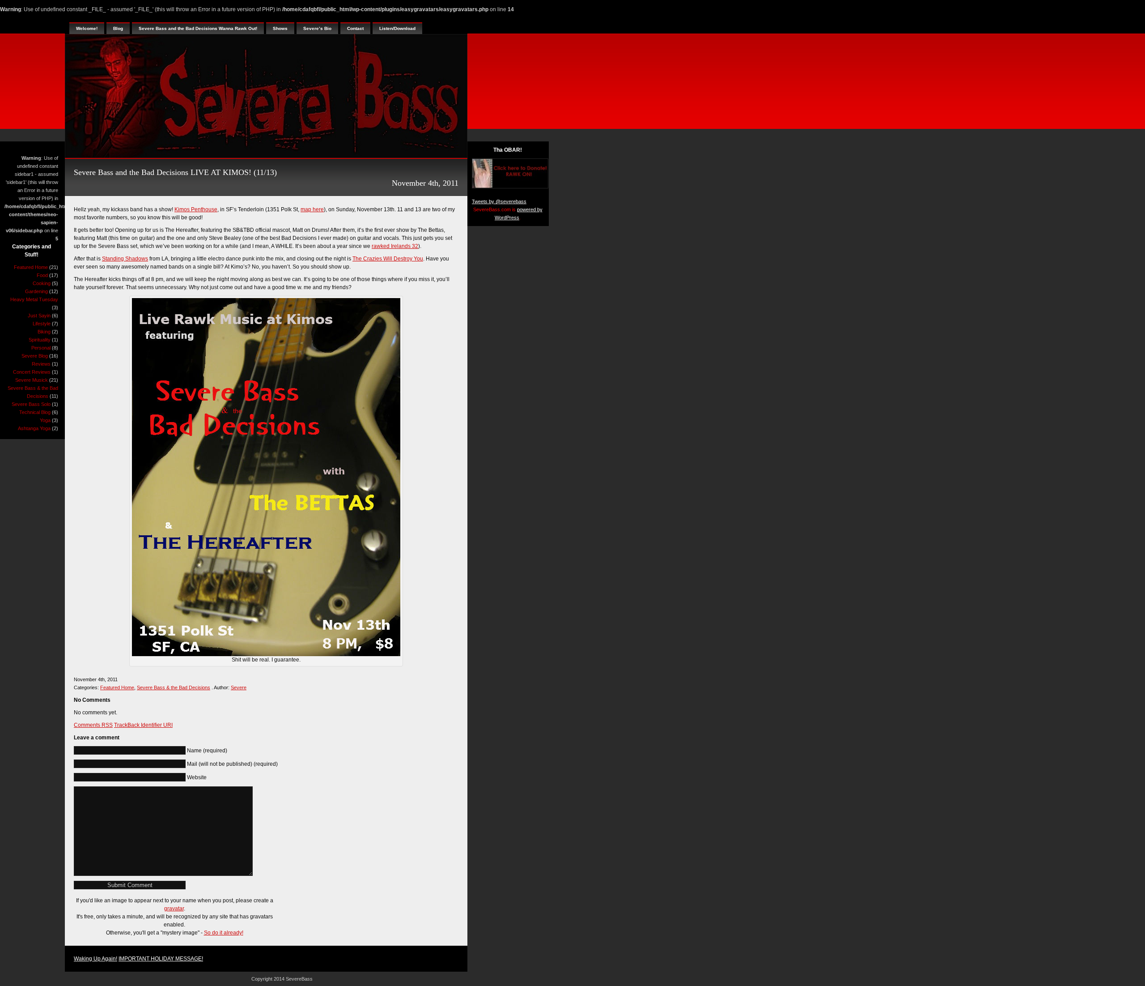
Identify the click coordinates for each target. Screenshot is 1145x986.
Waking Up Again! (95, 959)
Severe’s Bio (317, 28)
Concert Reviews (32, 372)
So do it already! (223, 933)
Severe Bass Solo (31, 404)
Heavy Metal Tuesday (34, 299)
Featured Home (31, 267)
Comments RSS (93, 725)
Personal (41, 347)
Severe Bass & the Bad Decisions (173, 687)
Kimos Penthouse (195, 209)
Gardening (36, 291)
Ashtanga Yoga (34, 428)
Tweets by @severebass (499, 201)
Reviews (41, 364)
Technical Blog (35, 412)
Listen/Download (397, 28)
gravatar (174, 908)
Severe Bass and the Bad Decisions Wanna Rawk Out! (198, 28)
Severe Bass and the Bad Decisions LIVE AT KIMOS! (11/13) (175, 172)
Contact (355, 28)
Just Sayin (39, 315)
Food (42, 275)
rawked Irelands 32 (395, 246)
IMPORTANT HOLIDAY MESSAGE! (161, 959)
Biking (44, 331)
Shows (280, 28)
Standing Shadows (125, 259)
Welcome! (87, 28)
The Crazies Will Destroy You (387, 259)
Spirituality (40, 339)
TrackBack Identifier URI (143, 725)
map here (312, 209)
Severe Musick (31, 380)
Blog (118, 28)
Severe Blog (34, 356)
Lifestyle (42, 323)
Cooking (42, 283)
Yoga (45, 420)
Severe (238, 687)
